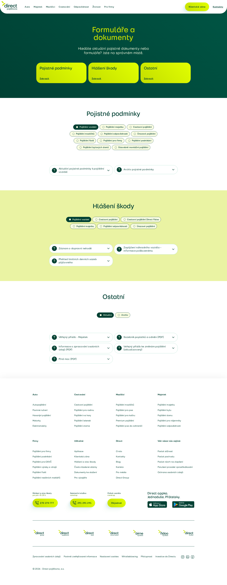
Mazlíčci (50, 6)
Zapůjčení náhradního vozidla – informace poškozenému (143, 249)
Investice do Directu (166, 556)
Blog (118, 461)
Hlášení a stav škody (85, 461)
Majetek (38, 6)
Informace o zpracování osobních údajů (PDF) (79, 348)
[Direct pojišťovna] (9, 5)
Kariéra (120, 467)
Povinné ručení (40, 410)
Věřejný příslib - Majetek (73, 337)
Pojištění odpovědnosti (169, 425)
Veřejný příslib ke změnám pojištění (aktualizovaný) (145, 348)
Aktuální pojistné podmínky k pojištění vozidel (81, 170)
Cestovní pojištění (83, 404)
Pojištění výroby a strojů (45, 467)
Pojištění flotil (39, 472)
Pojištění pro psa (124, 410)
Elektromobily (39, 425)
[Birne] (138, 533)
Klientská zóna (197, 6)
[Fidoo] (163, 533)
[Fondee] (188, 533)
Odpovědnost (81, 6)
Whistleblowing (130, 556)
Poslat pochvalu (166, 456)
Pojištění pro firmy (42, 451)
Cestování (64, 6)
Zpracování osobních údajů (47, 556)
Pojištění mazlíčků (125, 404)
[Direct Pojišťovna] (63, 533)
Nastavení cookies (109, 556)
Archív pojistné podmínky (139, 169)
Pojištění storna (82, 425)
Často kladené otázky (85, 467)
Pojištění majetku (166, 404)
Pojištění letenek (82, 420)
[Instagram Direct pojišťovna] (183, 557)
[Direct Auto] (88, 533)
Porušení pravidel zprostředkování (175, 467)
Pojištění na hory (82, 415)
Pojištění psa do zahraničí (129, 425)
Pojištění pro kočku (125, 415)
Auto (27, 6)
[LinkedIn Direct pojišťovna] (187, 557)
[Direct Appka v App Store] (158, 504)
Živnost (96, 6)
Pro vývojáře (80, 477)
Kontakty (218, 6)
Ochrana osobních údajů (170, 472)
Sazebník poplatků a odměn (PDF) (144, 337)
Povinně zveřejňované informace (80, 556)
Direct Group (122, 477)
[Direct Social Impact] (113, 533)
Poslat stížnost (165, 451)
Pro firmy (109, 6)
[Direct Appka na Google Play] (183, 504)
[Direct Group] (39, 533)
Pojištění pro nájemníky (169, 420)
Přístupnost (146, 556)
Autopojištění (39, 404)
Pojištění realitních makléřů (46, 477)
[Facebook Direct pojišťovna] (192, 557)
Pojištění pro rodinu (84, 410)
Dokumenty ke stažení (85, 472)
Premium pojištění (125, 420)
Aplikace (78, 451)
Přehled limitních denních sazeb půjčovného (78, 260)
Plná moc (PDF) (68, 359)
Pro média (121, 472)
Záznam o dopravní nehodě (75, 248)
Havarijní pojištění (42, 415)
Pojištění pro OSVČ (42, 461)
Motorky (37, 420)
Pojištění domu (165, 415)
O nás (119, 451)
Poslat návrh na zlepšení (170, 461)
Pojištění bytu (164, 410)
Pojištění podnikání (42, 456)
